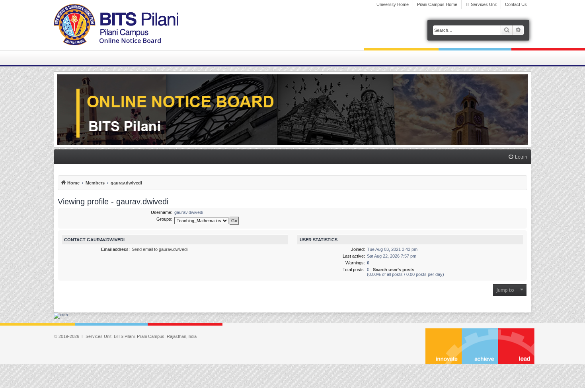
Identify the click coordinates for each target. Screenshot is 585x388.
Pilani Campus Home (437, 4)
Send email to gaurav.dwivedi (159, 249)
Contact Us (516, 4)
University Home (392, 4)
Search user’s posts (393, 269)
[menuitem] (517, 157)
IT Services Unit (481, 4)
